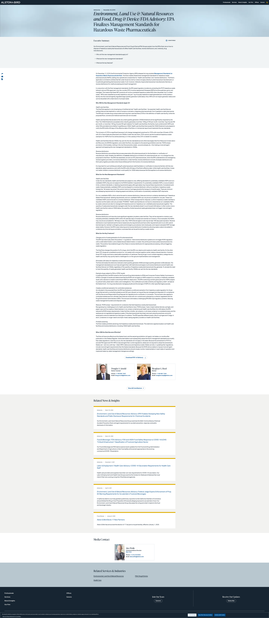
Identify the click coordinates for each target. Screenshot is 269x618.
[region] (134, 615)
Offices (257, 2)
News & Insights (242, 2)
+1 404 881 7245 (161, 373)
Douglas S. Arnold (118, 368)
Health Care (97, 580)
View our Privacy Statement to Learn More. (12, 616)
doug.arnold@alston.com (122, 375)
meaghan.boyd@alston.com (164, 375)
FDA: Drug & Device (141, 576)
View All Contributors (135, 388)
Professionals (226, 2)
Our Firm (251, 2)
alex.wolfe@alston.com (137, 556)
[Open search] (267, 2)
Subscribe (231, 601)
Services (234, 2)
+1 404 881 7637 (121, 373)
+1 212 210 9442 (135, 555)
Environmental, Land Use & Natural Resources (109, 576)
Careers (262, 2)
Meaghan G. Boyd (159, 368)
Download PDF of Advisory (134, 357)
